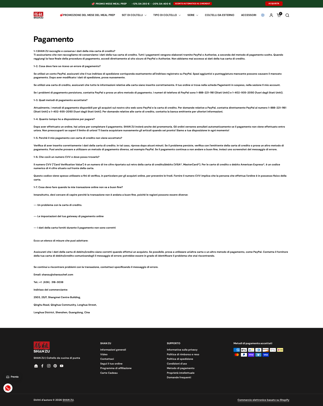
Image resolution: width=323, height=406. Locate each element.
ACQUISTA (273, 3)
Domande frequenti (179, 377)
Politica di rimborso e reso (183, 354)
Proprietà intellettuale (180, 373)
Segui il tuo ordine (111, 363)
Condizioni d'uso (177, 363)
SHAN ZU (68, 400)
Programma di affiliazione (116, 368)
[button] (287, 15)
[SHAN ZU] (38, 15)
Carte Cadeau (109, 373)
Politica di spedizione (180, 359)
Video (103, 354)
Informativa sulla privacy (182, 349)
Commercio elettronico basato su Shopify (263, 400)
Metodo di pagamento (180, 368)
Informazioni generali (113, 349)
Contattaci (107, 359)
